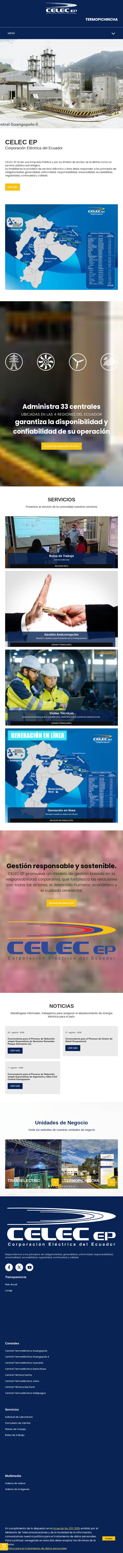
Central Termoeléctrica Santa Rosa (25, 1369)
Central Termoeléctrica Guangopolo (26, 1350)
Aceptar (108, 1538)
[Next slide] (113, 1164)
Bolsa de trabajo (15, 1435)
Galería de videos (15, 1483)
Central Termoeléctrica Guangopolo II (27, 1356)
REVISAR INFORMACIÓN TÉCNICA (61, 446)
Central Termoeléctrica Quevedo (24, 1363)
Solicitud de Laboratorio (19, 1417)
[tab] (49, 1186)
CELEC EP (4, 1549)
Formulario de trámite (17, 1423)
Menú (11, 33)
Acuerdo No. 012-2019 (66, 1528)
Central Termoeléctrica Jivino (22, 1381)
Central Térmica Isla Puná (20, 1387)
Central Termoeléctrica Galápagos (25, 1393)
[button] (5, 83)
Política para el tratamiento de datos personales (36, 1548)
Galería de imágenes (17, 1489)
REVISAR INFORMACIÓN (61, 903)
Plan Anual (11, 1284)
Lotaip (8, 1290)
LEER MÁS (12, 187)
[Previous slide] (9, 1164)
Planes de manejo (15, 1429)
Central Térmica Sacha (18, 1375)
